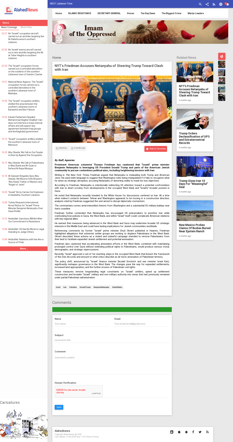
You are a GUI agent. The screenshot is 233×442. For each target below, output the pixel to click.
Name (58, 318)
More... (24, 248)
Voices (130, 13)
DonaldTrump (85, 287)
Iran (64, 287)
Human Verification (65, 382)
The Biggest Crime (171, 13)
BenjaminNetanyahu (101, 287)
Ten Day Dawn (148, 13)
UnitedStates (117, 287)
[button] (207, 4)
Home (56, 57)
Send (59, 407)
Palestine (73, 287)
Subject (59, 335)
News (6, 22)
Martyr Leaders (196, 13)
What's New (26, 27)
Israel (58, 287)
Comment (60, 351)
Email (117, 318)
